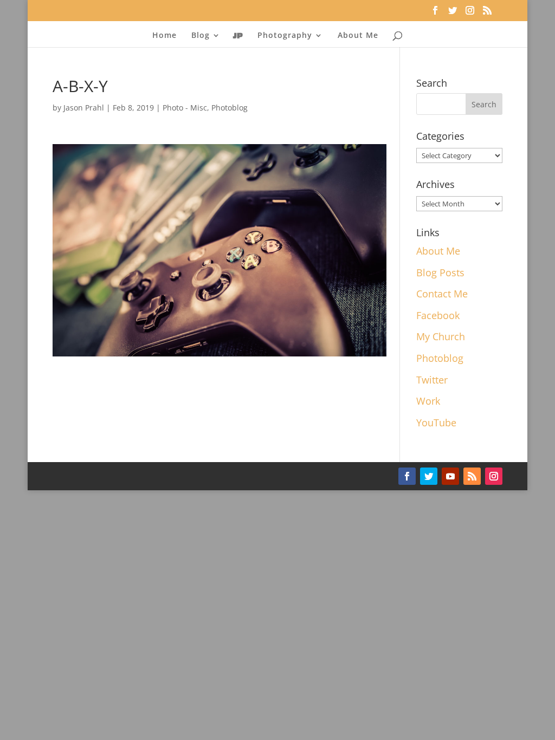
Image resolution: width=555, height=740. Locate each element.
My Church (440, 336)
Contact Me (442, 293)
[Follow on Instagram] (493, 476)
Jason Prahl (83, 107)
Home (164, 35)
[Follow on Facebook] (407, 476)
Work (428, 400)
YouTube (436, 422)
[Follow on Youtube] (450, 476)
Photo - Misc (185, 107)
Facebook (438, 315)
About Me (358, 35)
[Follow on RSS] (472, 476)
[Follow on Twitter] (428, 476)
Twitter (432, 379)
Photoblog (229, 107)
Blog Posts (440, 272)
